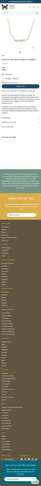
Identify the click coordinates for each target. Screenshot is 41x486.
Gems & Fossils (6, 441)
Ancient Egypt (6, 384)
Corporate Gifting (7, 426)
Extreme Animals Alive (8, 376)
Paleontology (5, 318)
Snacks (4, 284)
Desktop (4, 303)
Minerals (4, 400)
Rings (3, 344)
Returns (4, 232)
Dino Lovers (5, 412)
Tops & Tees (5, 250)
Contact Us (5, 235)
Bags (3, 255)
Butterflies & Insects (7, 263)
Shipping (4, 82)
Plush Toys (5, 276)
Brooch (4, 357)
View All (4, 365)
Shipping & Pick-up (9, 122)
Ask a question (7, 127)
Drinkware (4, 295)
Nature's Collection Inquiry (9, 237)
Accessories (5, 253)
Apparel (4, 436)
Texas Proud (5, 418)
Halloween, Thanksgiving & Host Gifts (12, 407)
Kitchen (4, 297)
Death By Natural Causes (9, 378)
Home (3, 55)
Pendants (4, 347)
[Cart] (33, 7)
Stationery (5, 305)
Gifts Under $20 (6, 420)
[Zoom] (33, 47)
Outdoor (4, 300)
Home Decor (5, 292)
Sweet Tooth (5, 415)
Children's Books (6, 315)
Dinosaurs (4, 266)
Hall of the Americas (7, 397)
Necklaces (4, 350)
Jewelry (4, 439)
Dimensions (6, 118)
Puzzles (4, 274)
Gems (3, 360)
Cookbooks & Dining (7, 326)
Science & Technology (8, 331)
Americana (5, 373)
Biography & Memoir (7, 323)
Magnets (4, 282)
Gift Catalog (5, 428)
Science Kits (5, 268)
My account (5, 240)
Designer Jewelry (7, 341)
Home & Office (6, 444)
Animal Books (5, 313)
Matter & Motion (6, 381)
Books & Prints (6, 447)
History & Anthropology (8, 334)
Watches (4, 363)
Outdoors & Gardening (8, 329)
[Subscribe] (33, 479)
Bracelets (4, 352)
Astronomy (5, 271)
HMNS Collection (6, 248)
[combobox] (20, 13)
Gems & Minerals (6, 321)
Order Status (5, 227)
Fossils (4, 394)
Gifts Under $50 (6, 423)
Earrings (4, 355)
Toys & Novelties (6, 449)
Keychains (5, 279)
